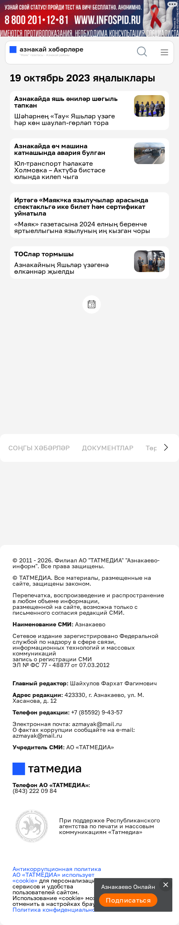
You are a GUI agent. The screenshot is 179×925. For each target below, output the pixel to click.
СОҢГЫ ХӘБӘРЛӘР (39, 448)
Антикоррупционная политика (56, 868)
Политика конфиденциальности (58, 909)
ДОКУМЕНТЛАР (107, 448)
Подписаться (128, 900)
